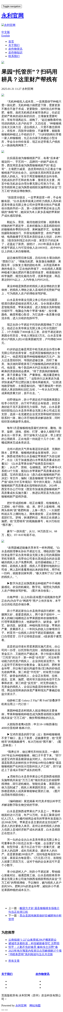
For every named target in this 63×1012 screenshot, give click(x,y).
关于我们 (14, 45)
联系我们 (14, 56)
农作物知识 (15, 52)
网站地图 (35, 1005)
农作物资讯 (15, 48)
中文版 (5, 32)
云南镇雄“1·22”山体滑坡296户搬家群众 (32, 939)
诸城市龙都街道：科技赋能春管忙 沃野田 (33, 943)
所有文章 (14, 960)
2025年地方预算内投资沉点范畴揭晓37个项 (35, 950)
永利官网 (21, 1005)
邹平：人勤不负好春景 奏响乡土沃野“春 (33, 947)
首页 (11, 41)
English (5, 35)
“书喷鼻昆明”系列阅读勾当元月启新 (30, 954)
